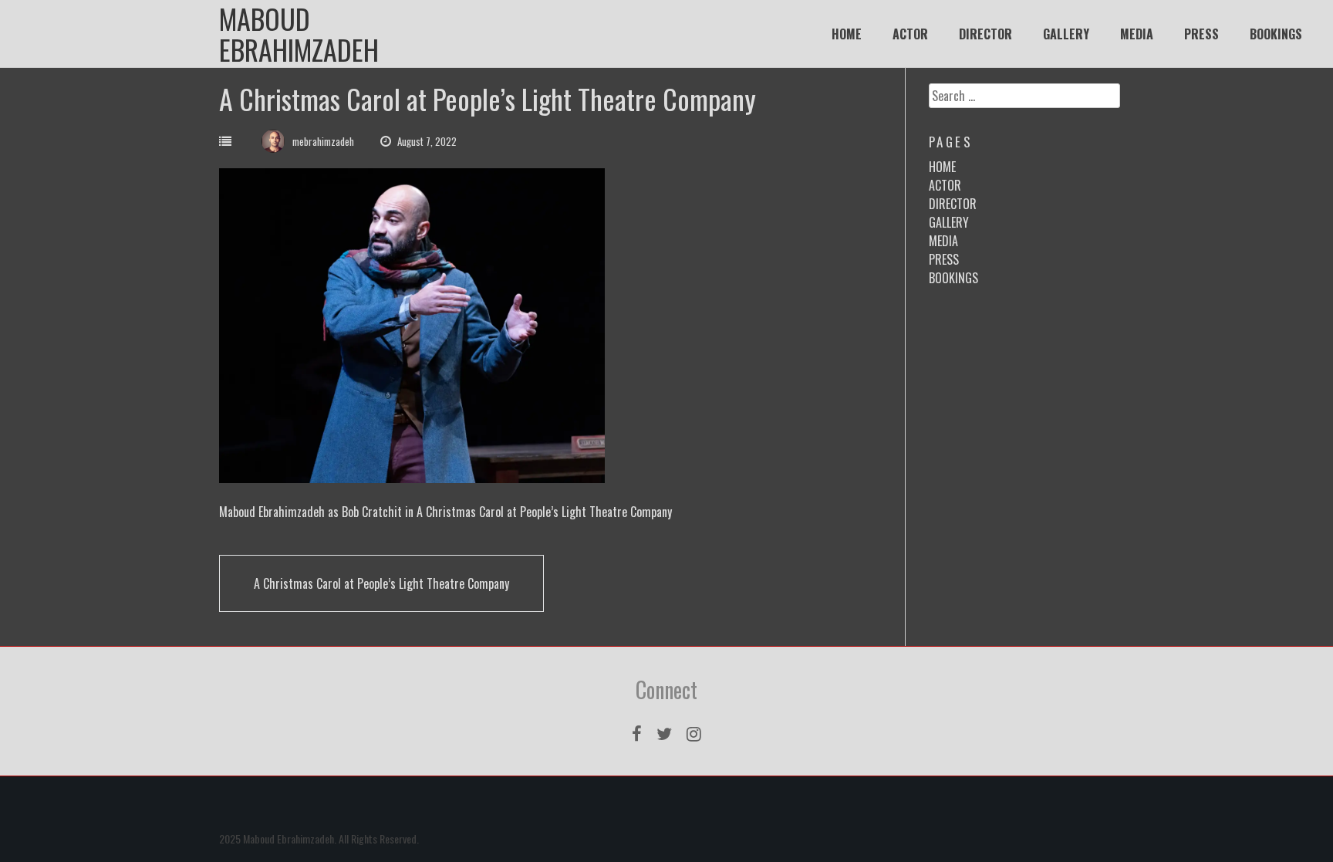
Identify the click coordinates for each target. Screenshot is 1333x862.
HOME (847, 34)
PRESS (1201, 34)
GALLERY (1066, 34)
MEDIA (1136, 34)
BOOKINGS (1276, 34)
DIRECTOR (985, 34)
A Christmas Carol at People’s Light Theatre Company (381, 583)
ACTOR (910, 34)
